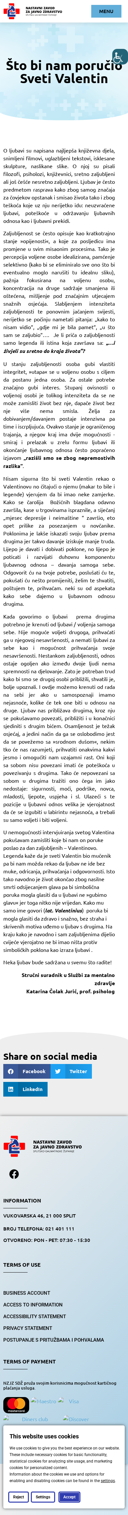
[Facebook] (14, 1174)
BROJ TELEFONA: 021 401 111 (39, 1228)
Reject (18, 1497)
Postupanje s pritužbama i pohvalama (53, 1340)
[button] (27, 1071)
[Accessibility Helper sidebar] (120, 57)
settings (108, 1481)
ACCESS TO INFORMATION (33, 1305)
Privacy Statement (27, 1328)
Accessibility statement (34, 1316)
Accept (69, 1497)
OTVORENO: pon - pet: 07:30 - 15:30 (46, 1240)
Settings (43, 1497)
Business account (26, 1293)
